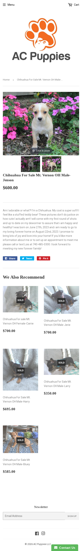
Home (6, 79)
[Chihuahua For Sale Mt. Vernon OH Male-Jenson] (30, 164)
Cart (76, 4)
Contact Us (66, 547)
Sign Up (72, 516)
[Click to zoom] (41, 123)
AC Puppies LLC (42, 544)
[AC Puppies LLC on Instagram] (43, 533)
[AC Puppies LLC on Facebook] (37, 533)
